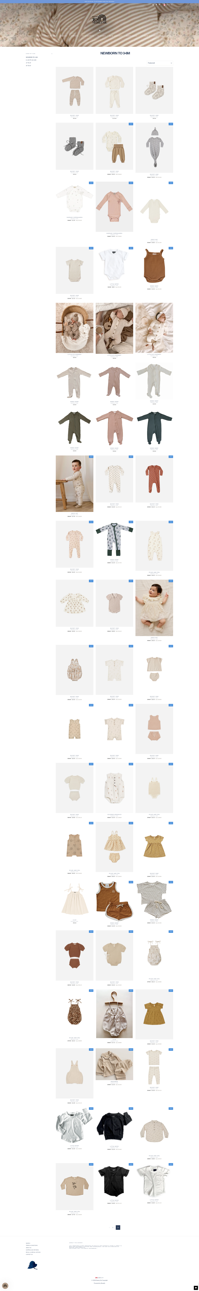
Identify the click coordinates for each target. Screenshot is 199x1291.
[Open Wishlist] (196, 1288)
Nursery (102, 36)
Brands (63, 36)
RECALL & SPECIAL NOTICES (33, 1252)
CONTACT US (29, 1254)
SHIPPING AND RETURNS (32, 1250)
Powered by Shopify (99, 1283)
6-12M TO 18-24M (31, 60)
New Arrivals (116, 36)
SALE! (38, 36)
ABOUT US (28, 1247)
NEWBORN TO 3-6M (32, 57)
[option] (99, 1)
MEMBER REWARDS (149, 36)
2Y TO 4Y (28, 63)
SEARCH (28, 1243)
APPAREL (75, 36)
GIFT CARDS (166, 36)
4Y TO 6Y (28, 65)
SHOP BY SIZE (50, 36)
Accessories (88, 36)
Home (30, 36)
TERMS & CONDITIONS (32, 1245)
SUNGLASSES (131, 36)
